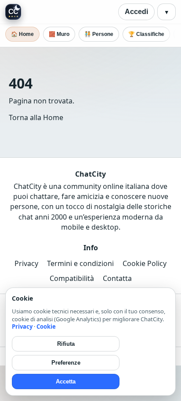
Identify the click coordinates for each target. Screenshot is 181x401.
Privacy (26, 263)
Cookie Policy (145, 263)
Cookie (46, 326)
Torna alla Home (36, 117)
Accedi (136, 11)
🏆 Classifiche (146, 34)
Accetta (66, 381)
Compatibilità (72, 278)
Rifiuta (66, 344)
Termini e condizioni (80, 263)
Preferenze (65, 362)
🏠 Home (22, 34)
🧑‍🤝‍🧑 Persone (98, 34)
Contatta (117, 278)
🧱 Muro (59, 34)
